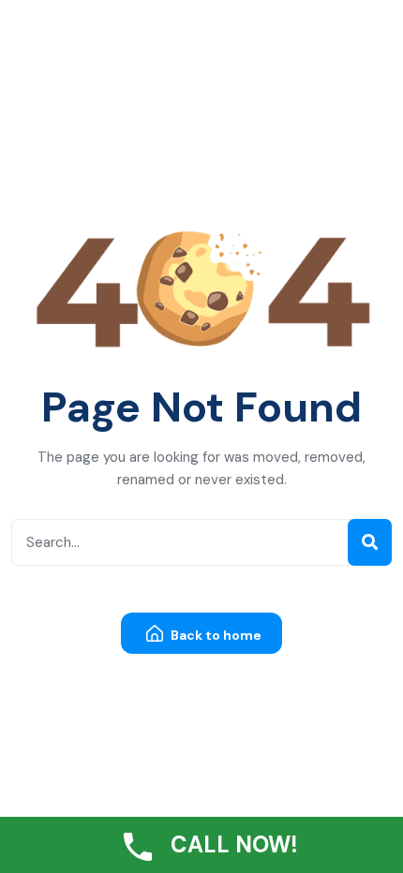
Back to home (214, 635)
